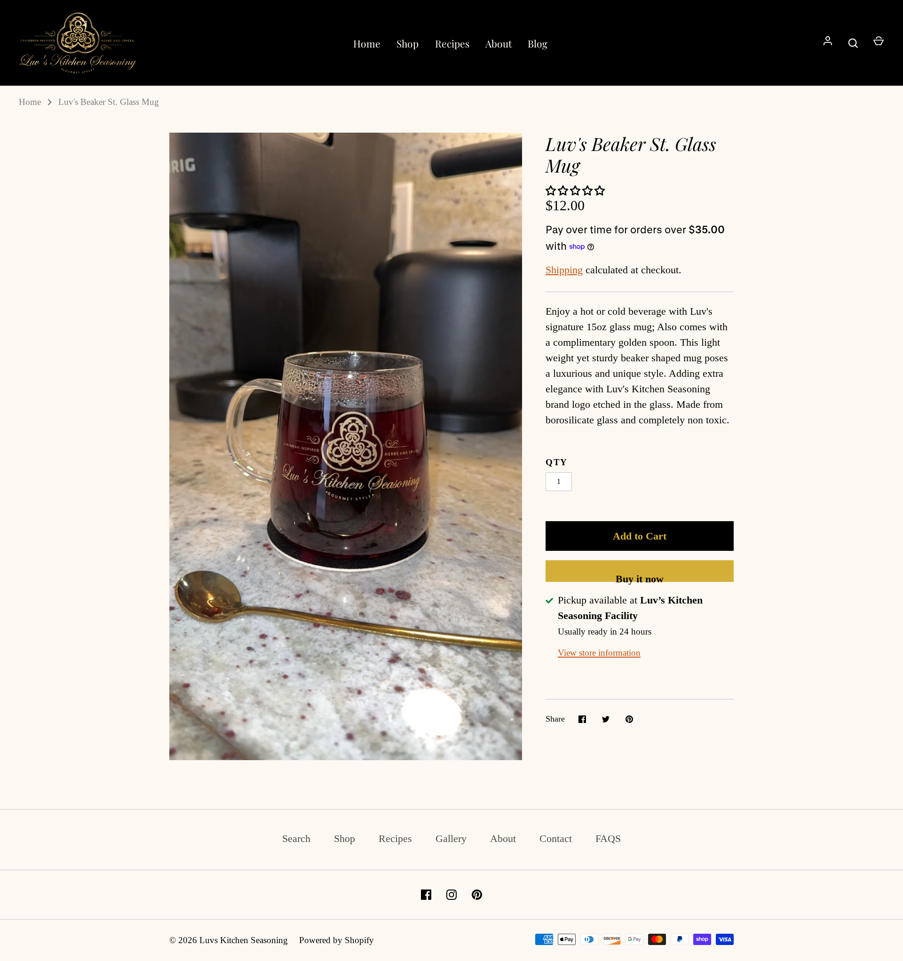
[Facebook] (426, 894)
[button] (577, 191)
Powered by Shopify (336, 940)
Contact (555, 838)
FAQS (608, 838)
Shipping (564, 270)
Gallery (451, 838)
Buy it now (640, 577)
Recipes (452, 43)
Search (296, 838)
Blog (537, 43)
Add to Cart (639, 536)
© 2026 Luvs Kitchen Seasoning (228, 940)
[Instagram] (451, 894)
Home (366, 43)
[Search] (853, 43)
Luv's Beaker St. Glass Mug (108, 102)
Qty (557, 462)
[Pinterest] (477, 894)
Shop (407, 43)
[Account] (827, 43)
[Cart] (878, 43)
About (498, 43)
